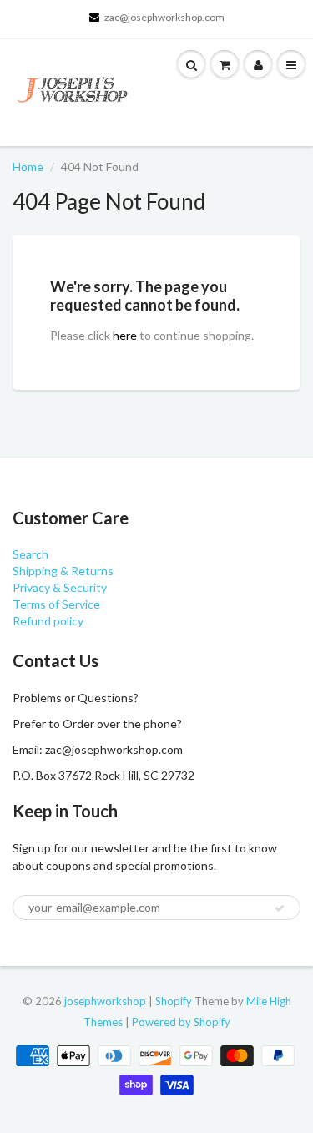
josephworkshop (105, 1001)
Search (30, 554)
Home (28, 166)
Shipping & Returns (63, 571)
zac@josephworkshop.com (164, 17)
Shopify (173, 1001)
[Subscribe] (279, 908)
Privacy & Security (60, 587)
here (125, 335)
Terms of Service (56, 604)
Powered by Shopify (181, 1022)
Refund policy (48, 621)
